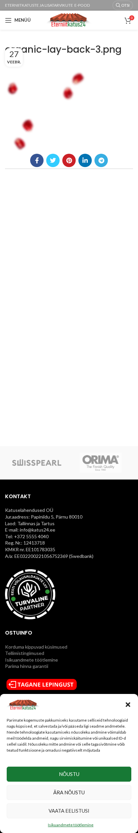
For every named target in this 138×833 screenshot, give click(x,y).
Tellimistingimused (24, 653)
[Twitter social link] (53, 160)
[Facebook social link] (37, 160)
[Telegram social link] (101, 160)
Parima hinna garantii (26, 666)
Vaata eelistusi (69, 811)
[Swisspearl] (37, 463)
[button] (128, 704)
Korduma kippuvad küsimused (36, 647)
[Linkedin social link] (85, 160)
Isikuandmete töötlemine (70, 824)
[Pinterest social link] (69, 160)
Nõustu (69, 774)
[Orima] (101, 463)
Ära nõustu (69, 792)
